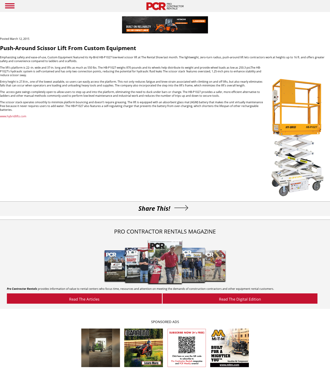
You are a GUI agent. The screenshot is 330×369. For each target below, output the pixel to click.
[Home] (164, 11)
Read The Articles (84, 299)
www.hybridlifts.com (13, 116)
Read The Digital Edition (240, 299)
